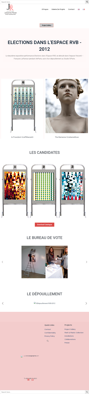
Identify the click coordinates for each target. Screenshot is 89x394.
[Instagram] (28, 380)
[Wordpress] (33, 380)
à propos (45, 9)
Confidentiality (49, 333)
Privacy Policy (49, 336)
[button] (87, 2)
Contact (47, 329)
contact (71, 9)
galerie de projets (58, 9)
